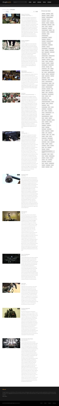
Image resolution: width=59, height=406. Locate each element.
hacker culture (44, 79)
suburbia (50, 143)
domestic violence (45, 55)
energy (47, 61)
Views (11, 11)
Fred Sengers (23, 15)
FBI (50, 66)
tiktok (48, 154)
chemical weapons (45, 30)
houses (43, 81)
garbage (51, 70)
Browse (39, 2)
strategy (47, 143)
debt (42, 52)
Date (4, 11)
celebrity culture (44, 28)
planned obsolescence (45, 116)
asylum (48, 19)
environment (51, 61)
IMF (53, 83)
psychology (47, 127)
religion (43, 132)
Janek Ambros (23, 175)
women (52, 165)
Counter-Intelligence (25, 40)
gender (46, 72)
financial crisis (44, 68)
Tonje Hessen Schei (24, 133)
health (49, 79)
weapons (46, 163)
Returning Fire (24, 211)
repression (50, 132)
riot (50, 134)
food (48, 68)
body (53, 24)
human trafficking (44, 83)
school (47, 136)
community (43, 39)
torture (52, 154)
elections (52, 59)
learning (43, 90)
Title (7, 11)
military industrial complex (46, 101)
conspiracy (43, 41)
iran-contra (43, 88)
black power (49, 24)
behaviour (43, 22)
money (47, 103)
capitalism (50, 26)
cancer (46, 26)
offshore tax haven (48, 112)
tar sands (52, 145)
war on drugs (44, 161)
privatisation (47, 123)
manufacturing (44, 94)
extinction (47, 63)
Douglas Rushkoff (24, 72)
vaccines (51, 157)
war (46, 159)
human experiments (49, 81)
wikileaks (43, 165)
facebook (52, 63)
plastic (51, 116)
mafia (46, 92)
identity (50, 83)
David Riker (23, 94)
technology (49, 147)
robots (53, 134)
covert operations (44, 48)
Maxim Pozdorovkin (24, 340)
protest (43, 127)
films (17, 392)
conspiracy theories (50, 41)
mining (53, 101)
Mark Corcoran (23, 255)
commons (50, 37)
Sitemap (49, 2)
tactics (48, 145)
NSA (42, 110)
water (43, 163)
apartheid (43, 17)
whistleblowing (51, 163)
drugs (46, 57)
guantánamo (44, 77)
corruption (43, 46)
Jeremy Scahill (27, 94)
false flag (47, 66)
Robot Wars (23, 283)
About (34, 2)
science (50, 136)
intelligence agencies (50, 85)
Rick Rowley (32, 94)
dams (43, 50)
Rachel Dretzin (29, 72)
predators (46, 121)
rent (46, 132)
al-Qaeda (48, 15)
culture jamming (51, 48)
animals (52, 15)
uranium (47, 157)
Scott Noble (23, 41)
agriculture (43, 15)
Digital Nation (24, 71)
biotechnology (44, 24)
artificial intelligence (49, 17)
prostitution (49, 125)
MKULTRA (43, 103)
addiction (43, 13)
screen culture (44, 138)
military (50, 99)
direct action (52, 52)
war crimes (50, 159)
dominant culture (51, 55)
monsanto (51, 103)
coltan (48, 33)
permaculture (48, 114)
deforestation (47, 52)
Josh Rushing (23, 309)
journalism (48, 88)
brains (43, 26)
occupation (50, 110)
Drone (22, 131)
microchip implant (45, 99)
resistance (43, 134)
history (52, 79)
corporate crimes (44, 44)
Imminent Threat (24, 174)
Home (3, 5)
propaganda (44, 125)
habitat (48, 77)
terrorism (47, 149)
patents (43, 114)
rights (47, 134)
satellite (43, 136)
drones (43, 57)
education (48, 59)
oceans (43, 112)
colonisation (44, 33)
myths (48, 105)
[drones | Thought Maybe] (6, 2)
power (43, 121)
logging (43, 92)
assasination (44, 19)
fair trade (43, 66)
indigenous (43, 85)
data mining (51, 50)
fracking (52, 68)
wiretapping (48, 165)
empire (43, 61)
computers (48, 39)
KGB (52, 88)
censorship (50, 28)
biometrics (52, 22)
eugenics (43, 63)
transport (43, 157)
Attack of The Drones (25, 14)
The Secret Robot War (25, 308)
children (50, 30)
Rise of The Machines (25, 254)
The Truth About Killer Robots (27, 338)
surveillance (44, 145)
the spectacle (44, 154)
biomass (47, 22)
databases (46, 50)
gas (42, 72)
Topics (44, 2)
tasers (43, 147)
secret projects (50, 138)
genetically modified (51, 72)
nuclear (46, 110)
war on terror (49, 161)
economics (43, 59)
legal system (48, 90)
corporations (50, 44)
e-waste (50, 57)
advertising (48, 13)
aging (52, 13)
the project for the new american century (47, 152)
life (51, 90)
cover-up (48, 46)
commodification (44, 37)
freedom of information (45, 70)
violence (43, 159)
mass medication (50, 94)
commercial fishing (45, 35)
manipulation (51, 92)
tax (45, 147)
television (43, 149)
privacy (43, 123)
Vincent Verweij (28, 15)
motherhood (44, 105)
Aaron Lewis (23, 284)
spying (43, 143)
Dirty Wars (23, 93)
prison (51, 121)
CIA (53, 30)
